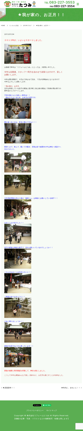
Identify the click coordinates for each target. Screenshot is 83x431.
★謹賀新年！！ (9, 388)
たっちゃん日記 (14, 25)
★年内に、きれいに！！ (70, 388)
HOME (3, 25)
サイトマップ (51, 410)
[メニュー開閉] (78, 4)
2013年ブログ (27, 25)
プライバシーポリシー (35, 410)
